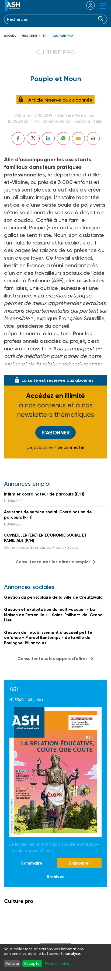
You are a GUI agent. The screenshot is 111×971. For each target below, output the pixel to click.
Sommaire (31, 863)
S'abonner (55, 432)
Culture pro (63, 36)
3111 (44, 36)
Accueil (10, 36)
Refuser (12, 963)
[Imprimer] (93, 138)
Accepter (32, 963)
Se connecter (71, 447)
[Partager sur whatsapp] (63, 138)
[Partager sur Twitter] (33, 138)
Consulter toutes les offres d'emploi (53, 561)
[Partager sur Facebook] (18, 138)
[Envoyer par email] (78, 138)
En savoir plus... (58, 964)
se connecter (87, 5)
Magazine (29, 36)
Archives (55, 876)
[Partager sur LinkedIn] (48, 138)
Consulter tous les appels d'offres (53, 658)
